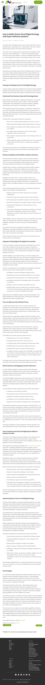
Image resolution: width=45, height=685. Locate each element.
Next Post (39, 625)
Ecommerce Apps (32, 649)
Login (10, 649)
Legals (10, 664)
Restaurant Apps (32, 652)
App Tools (31, 663)
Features (25, 2)
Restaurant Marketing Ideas (34, 668)
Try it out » (38, 2)
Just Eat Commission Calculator (35, 664)
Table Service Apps (32, 656)
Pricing (10, 645)
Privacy (10, 667)
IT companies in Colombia (33, 445)
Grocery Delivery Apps (33, 653)
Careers (10, 663)
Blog (10, 646)
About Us (11, 660)
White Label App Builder (33, 644)
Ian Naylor (12, 40)
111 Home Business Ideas (34, 667)
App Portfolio (31, 645)
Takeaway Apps (32, 648)
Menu (3, 2)
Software (18, 40)
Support (10, 648)
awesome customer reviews (25, 679)
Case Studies (11, 644)
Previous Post (7, 625)
